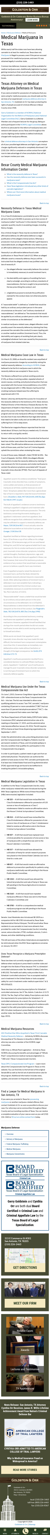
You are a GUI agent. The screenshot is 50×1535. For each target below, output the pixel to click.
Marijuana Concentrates (16, 1154)
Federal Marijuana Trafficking (17, 1144)
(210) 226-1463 (42, 1499)
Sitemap (32, 1524)
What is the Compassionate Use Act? (21, 183)
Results (35, 1534)
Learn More (32, 20)
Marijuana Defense (14, 33)
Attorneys (15, 1534)
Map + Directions (20, 1495)
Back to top (44, 203)
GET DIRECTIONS (25, 1268)
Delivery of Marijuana (15, 1139)
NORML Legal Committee (30, 124)
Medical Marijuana (13, 1149)
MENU (5, 1534)
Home (3, 33)
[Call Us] (25, 1531)
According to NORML (31, 365)
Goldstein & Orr (21, 1524)
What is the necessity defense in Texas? (22, 174)
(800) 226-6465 (42, 1502)
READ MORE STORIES (25, 1469)
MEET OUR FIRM (25, 1303)
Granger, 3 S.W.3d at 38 (12, 531)
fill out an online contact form (23, 1117)
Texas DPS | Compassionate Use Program (17, 1064)
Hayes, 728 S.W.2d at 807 (13, 525)
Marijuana (5, 55)
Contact (45, 1534)
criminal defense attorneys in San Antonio (21, 141)
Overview (10, 1134)
